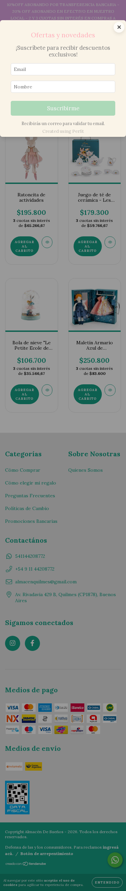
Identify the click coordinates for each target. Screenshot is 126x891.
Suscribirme (63, 108)
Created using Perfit (63, 131)
